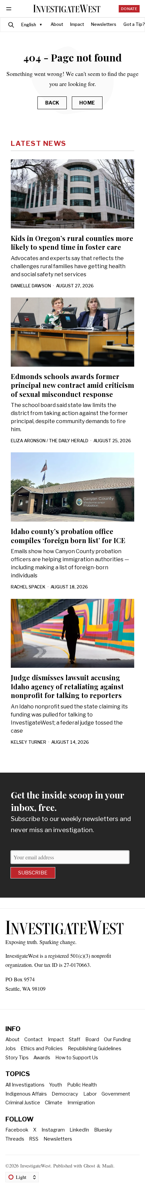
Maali (107, 1165)
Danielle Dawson (31, 285)
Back (52, 103)
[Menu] (9, 8)
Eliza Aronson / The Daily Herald (49, 440)
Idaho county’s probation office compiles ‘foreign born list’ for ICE (68, 535)
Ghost (89, 1165)
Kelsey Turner (28, 742)
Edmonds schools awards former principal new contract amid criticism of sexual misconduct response (72, 385)
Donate (129, 8)
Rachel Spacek (28, 586)
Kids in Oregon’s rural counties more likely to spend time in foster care (72, 242)
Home (87, 103)
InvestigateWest (35, 1165)
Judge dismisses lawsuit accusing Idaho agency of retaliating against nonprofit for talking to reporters (67, 686)
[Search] (11, 24)
